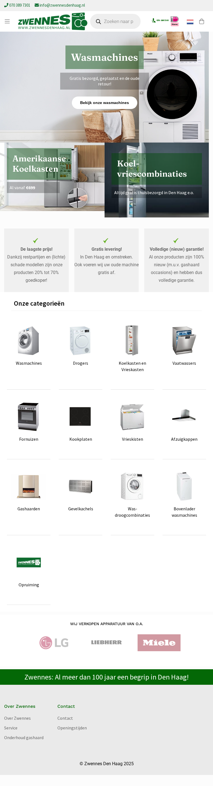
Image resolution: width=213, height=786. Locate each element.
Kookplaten (80, 439)
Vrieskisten (132, 439)
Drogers (80, 363)
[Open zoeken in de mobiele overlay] (115, 21)
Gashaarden (28, 508)
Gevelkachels (80, 508)
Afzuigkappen (184, 439)
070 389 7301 (19, 5)
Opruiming (29, 584)
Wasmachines (29, 363)
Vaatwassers (184, 363)
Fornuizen (28, 439)
